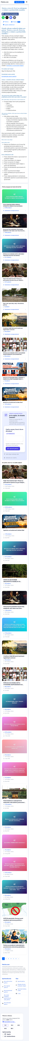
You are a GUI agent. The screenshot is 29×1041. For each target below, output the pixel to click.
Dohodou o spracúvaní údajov (15, 65)
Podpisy (16, 22)
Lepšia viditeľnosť (9, 25)
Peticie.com (4, 2)
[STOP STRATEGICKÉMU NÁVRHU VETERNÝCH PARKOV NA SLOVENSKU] (14, 200)
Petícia (6, 22)
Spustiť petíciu (19, 2)
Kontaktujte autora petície (9, 76)
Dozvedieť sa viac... (10, 1022)
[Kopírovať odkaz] (14, 17)
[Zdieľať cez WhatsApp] (3, 17)
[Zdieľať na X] (7, 17)
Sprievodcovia (6, 978)
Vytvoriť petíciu (13, 448)
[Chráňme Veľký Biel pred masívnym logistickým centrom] (14, 324)
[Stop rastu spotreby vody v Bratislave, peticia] (14, 299)
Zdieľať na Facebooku (11, 14)
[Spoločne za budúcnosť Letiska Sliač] (14, 398)
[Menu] (26, 2)
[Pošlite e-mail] (10, 17)
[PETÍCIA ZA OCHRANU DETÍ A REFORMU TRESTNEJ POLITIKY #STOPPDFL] (14, 250)
